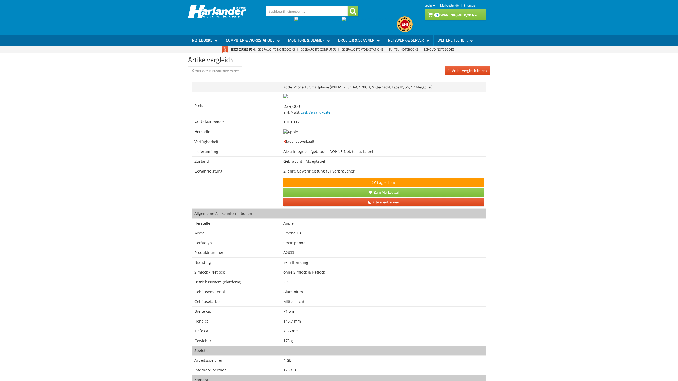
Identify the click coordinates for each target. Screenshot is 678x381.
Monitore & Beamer (306, 40)
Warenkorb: (455, 15)
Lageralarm (386, 182)
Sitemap (469, 5)
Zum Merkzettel (386, 192)
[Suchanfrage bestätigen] (353, 11)
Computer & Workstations (250, 40)
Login (428, 5)
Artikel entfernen (385, 202)
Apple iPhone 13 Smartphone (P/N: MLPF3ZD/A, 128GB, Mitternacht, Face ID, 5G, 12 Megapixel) (357, 87)
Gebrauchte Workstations (362, 49)
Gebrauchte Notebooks (276, 49)
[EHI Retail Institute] (405, 24)
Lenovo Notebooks (439, 49)
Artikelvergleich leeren (469, 70)
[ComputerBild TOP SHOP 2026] (369, 24)
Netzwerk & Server (406, 40)
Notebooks (202, 40)
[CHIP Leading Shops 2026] (318, 24)
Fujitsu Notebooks (403, 49)
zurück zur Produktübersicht (217, 71)
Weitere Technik (453, 40)
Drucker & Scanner (356, 40)
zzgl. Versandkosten (316, 112)
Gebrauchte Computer (318, 49)
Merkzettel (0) (450, 5)
